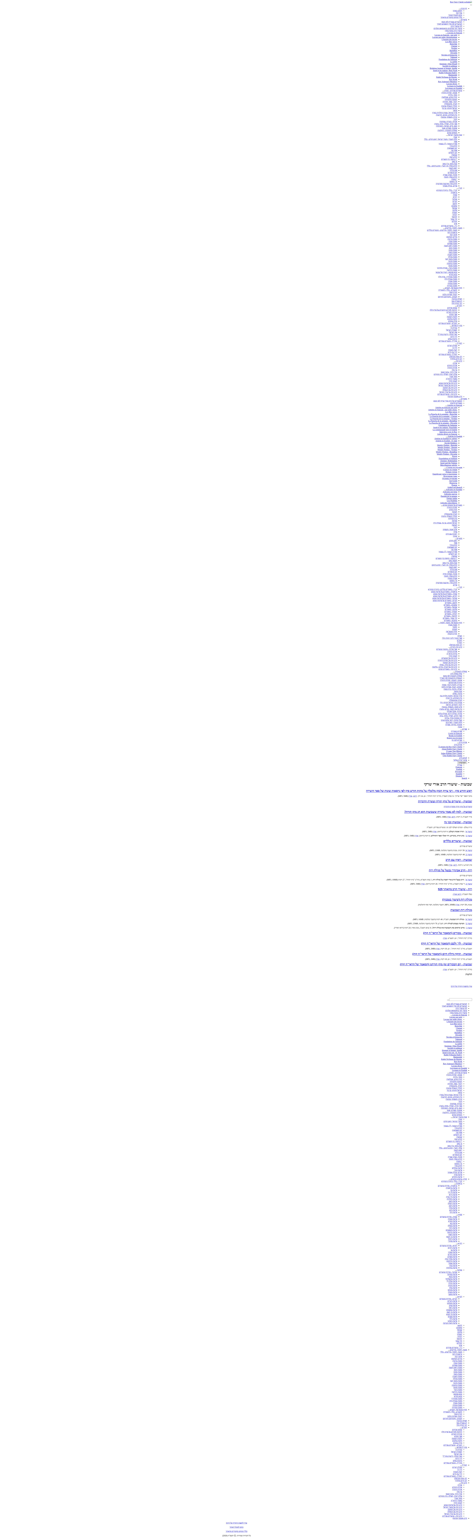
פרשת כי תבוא (451, 1314)
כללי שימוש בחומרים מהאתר (451, 17)
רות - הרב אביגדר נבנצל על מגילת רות (450, 870)
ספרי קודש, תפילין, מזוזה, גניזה (451, 716)
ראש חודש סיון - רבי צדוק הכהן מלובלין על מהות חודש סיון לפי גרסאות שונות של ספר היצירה (419, 790)
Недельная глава (450, 476)
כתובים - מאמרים (450, 620)
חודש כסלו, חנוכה (450, 177)
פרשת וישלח (452, 1203)
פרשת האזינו (452, 1321)
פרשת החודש (457, 1177)
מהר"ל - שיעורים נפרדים (448, 341)
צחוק (455, 532)
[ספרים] (461, 729)
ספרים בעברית (456, 731)
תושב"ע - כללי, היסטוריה (447, 290)
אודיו (410, 796)
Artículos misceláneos (448, 503)
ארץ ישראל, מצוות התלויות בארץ (444, 113)
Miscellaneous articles (448, 465)
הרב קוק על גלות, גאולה (448, 665)
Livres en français (455, 733)
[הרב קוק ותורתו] (449, 647)
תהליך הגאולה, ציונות (449, 516)
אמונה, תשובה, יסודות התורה (451, 680)
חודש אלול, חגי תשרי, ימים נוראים (444, 565)
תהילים (454, 221)
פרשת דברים (452, 1301)
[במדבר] (456, 1270)
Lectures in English (454, 86)
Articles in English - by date (446, 441)
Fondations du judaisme (448, 59)
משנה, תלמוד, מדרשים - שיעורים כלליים (442, 230)
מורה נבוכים (452, 321)
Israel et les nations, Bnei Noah (445, 70)
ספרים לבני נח (457, 740)
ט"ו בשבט (453, 181)
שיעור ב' (469, 836)
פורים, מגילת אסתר (450, 186)
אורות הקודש (452, 365)
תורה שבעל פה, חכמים (453, 288)
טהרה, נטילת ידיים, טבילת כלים (450, 713)
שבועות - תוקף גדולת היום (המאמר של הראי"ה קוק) (442, 954)
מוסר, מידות (452, 95)
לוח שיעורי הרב (456, 26)
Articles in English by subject (445, 439)
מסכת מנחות (452, 283)
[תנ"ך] (457, 188)
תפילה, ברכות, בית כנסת (453, 689)
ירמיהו (455, 215)
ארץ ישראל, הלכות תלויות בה (451, 696)
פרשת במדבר (452, 1274)
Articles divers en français (447, 434)
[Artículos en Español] (445, 490)
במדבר (454, 199)
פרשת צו (454, 1250)
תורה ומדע (453, 509)
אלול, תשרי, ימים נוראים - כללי (450, 1148)
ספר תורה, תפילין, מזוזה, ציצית (445, 124)
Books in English (455, 736)
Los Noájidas (452, 501)
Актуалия (453, 481)
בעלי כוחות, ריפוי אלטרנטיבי (451, 720)
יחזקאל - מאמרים (450, 616)
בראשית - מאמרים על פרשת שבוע (444, 592)
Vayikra (454, 48)
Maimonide (452, 75)
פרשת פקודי (452, 1241)
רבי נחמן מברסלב (455, 356)
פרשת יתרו (453, 1228)
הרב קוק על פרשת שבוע (448, 383)
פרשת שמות (452, 1219)
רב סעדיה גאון (457, 301)
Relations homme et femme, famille (443, 68)
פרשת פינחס (452, 1290)
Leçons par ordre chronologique (444, 37)
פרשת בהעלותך (451, 1279)
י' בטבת (454, 179)
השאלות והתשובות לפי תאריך (451, 678)
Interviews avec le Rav (448, 432)
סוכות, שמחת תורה (450, 574)
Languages (462, 762)
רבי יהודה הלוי (457, 303)
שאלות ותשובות (461, 671)
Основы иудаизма (449, 478)
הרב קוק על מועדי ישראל (447, 385)
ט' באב (454, 161)
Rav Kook (453, 79)
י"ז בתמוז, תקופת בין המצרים (446, 558)
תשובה (454, 512)
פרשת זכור (458, 1170)
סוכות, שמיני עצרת (450, 175)
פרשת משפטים (451, 1230)
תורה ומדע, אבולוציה (449, 97)
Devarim (453, 53)
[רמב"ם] (456, 306)
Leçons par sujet (455, 1017)
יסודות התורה (452, 507)
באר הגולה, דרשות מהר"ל (447, 334)
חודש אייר (453, 146)
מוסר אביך (453, 376)
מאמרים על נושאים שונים (452, 505)
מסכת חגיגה (452, 261)
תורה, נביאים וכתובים (459, 1179)
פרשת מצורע (452, 1257)
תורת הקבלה (452, 634)
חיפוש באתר (457, 11)
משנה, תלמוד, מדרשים (453, 228)
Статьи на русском (454, 467)
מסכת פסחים (452, 243)
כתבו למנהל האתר (236, 1527)
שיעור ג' (469, 928)
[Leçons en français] (447, 33)
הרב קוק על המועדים (449, 658)
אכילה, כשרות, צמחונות (448, 121)
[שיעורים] (460, 20)
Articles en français (454, 405)
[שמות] (457, 1215)
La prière (453, 62)
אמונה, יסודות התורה (449, 93)
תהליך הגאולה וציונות (449, 106)
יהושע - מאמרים (451, 603)
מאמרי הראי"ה (451, 379)
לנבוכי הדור (453, 381)
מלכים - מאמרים (451, 609)
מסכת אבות (452, 281)
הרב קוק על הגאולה (450, 390)
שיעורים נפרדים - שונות (453, 90)
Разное (454, 485)
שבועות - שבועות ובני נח (458, 822)
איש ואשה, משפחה (450, 529)
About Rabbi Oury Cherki (452, 749)
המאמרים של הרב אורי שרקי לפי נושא (447, 401)
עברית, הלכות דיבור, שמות (452, 685)
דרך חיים (453, 337)
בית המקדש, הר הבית (454, 698)
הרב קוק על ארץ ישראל (448, 392)
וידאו (415, 796)
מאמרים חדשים (456, 403)
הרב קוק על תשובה (450, 388)
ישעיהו (454, 212)
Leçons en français (455, 33)
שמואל (454, 208)
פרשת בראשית (451, 1188)
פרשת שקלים (457, 1168)
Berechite (453, 44)
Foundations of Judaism (448, 458)
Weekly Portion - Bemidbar (446, 452)
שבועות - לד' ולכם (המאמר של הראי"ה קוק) (446, 943)
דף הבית (464, 8)
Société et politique (449, 66)
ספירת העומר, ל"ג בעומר (448, 144)
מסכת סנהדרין (456, 1398)
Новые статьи (451, 472)
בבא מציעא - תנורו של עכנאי (446, 272)
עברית (459, 765)
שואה (455, 110)
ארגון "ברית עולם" (460, 760)
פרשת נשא (453, 1277)
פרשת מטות (452, 1292)
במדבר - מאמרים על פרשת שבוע (444, 598)
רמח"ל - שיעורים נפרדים (448, 354)
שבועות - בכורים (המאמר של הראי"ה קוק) (447, 933)
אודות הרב (463, 742)
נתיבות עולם (452, 339)
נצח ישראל (453, 332)
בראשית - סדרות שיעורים (447, 1186)
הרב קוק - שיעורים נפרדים (447, 394)
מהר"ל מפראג (457, 325)
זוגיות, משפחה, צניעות (449, 117)
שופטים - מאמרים (450, 605)
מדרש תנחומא (452, 237)
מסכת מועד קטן (451, 259)
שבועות (454, 155)
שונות (455, 536)
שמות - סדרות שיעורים (448, 1217)
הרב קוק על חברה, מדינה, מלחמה (444, 667)
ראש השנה (453, 168)
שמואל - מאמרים (450, 607)
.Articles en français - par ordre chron (442, 410)
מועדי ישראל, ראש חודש (453, 1121)
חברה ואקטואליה (450, 514)
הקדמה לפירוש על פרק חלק (451, 1432)
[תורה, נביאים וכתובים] (450, 1179)
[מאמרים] (460, 399)
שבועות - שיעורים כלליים (457, 841)
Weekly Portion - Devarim (447, 454)
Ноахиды (453, 483)
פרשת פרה (458, 1175)
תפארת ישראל (451, 330)
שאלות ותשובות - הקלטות (447, 130)
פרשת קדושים (452, 1261)
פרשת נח (453, 1190)
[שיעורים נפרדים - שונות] (443, 91)
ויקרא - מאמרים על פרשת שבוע (445, 596)
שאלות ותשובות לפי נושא (452, 676)
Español (459, 774)
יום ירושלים (453, 153)
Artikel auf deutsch (454, 487)
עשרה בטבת (452, 578)
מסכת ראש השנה (450, 246)
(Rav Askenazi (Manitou (447, 82)
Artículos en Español (454, 490)
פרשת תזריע (452, 1254)
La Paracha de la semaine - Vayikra (443, 419)
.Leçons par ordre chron (453, 1019)
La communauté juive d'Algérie (445, 430)
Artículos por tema (450, 492)
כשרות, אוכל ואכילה (454, 711)
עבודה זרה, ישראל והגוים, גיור (451, 702)
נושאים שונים (452, 133)
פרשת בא (453, 1223)
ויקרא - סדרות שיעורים (448, 1245)
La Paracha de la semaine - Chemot (443, 416)
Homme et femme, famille (452, 1050)
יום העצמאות (452, 148)
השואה (454, 525)
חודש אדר (458, 1166)
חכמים (454, 629)
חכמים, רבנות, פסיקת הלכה (451, 687)
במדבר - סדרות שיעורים (448, 1272)
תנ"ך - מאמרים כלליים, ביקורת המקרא (442, 589)
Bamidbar (453, 51)
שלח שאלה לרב (456, 674)
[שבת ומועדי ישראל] (447, 135)
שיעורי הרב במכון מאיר (453, 31)
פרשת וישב (453, 1206)
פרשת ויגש (453, 1210)
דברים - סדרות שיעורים (448, 1299)
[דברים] (456, 1297)
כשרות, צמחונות (456, 1104)
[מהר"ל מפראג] (451, 326)
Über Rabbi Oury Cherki (452, 756)
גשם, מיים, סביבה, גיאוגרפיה (446, 126)
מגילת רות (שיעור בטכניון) (457, 899)
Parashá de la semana (449, 496)
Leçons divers (451, 84)
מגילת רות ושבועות (461, 910)
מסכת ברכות (452, 239)
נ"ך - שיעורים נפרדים (449, 226)
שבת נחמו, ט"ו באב (450, 164)
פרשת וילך (453, 1319)
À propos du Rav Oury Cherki (450, 747)
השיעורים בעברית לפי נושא (452, 22)
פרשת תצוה (452, 1234)
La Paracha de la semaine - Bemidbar (442, 421)
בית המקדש (452, 518)
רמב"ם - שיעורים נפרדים (448, 323)
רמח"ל (459, 343)
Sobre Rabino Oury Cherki (451, 753)
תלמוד (455, 627)
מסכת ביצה (453, 252)
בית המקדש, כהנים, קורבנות (446, 115)
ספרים (464, 729)
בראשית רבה (452, 232)
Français (459, 767)
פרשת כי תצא (452, 1312)
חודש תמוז (453, 157)
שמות (455, 195)
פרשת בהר (453, 1265)
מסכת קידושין (452, 270)
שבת (455, 137)
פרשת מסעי (452, 1294)
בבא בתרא (453, 274)
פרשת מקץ (453, 1208)
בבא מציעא (458, 1394)
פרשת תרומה (452, 1232)
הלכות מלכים (452, 319)
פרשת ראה (453, 1308)
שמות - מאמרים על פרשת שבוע (445, 594)
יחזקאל (454, 217)
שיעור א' (468, 831)
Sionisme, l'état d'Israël (448, 64)
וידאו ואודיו (457, 894)
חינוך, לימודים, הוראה (454, 705)
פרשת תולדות (452, 1199)
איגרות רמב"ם (452, 312)
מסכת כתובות (452, 263)
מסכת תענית (452, 255)
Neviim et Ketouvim (449, 55)
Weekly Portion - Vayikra (447, 450)
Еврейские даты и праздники (445, 474)
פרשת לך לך (452, 1192)
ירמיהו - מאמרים (451, 614)
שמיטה (454, 521)
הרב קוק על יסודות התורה (447, 660)
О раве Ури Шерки (454, 751)
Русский (458, 771)
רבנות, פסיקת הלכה (449, 294)
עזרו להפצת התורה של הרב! (236, 1523)
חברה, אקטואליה (450, 104)
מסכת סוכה (453, 250)
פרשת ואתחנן (452, 1303)
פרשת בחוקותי (451, 1268)
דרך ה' (454, 348)
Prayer (454, 456)
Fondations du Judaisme (448, 425)
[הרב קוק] (455, 361)
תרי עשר (454, 219)
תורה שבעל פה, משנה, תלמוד (451, 623)
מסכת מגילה (452, 257)
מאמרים (464, 399)
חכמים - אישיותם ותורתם (447, 297)
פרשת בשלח (452, 1226)
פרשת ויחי (453, 1212)
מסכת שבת (453, 241)
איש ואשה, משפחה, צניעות (452, 707)
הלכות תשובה (452, 317)
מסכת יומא (453, 248)
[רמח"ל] (461, 1465)
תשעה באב (453, 560)
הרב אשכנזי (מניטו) (455, 396)
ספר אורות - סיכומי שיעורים (446, 649)
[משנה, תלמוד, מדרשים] (444, 228)
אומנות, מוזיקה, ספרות (453, 725)
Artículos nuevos (450, 494)
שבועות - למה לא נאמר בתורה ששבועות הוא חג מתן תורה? (438, 811)
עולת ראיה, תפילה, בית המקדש (445, 374)
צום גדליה (453, 170)
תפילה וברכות (457, 299)
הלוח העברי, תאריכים (454, 722)
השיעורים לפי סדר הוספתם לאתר (449, 24)
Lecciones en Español (453, 88)
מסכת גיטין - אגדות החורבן (447, 268)
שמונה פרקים (452, 308)
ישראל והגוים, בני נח (449, 108)
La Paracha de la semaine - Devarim (443, 423)
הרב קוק (459, 361)
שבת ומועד (458, 691)
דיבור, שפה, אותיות (450, 102)
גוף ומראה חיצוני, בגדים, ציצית (450, 709)
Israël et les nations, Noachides (445, 427)
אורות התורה (452, 368)
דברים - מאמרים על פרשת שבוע (445, 600)
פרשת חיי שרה (451, 1197)
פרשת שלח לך (452, 1281)
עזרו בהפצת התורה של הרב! (461, 991)
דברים (455, 201)
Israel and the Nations (448, 463)
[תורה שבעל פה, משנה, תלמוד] (439, 623)
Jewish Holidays (450, 443)
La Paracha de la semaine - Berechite (443, 414)
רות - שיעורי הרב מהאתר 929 (455, 889)
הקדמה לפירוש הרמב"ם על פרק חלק (443, 310)
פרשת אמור (452, 1263)
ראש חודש (453, 541)
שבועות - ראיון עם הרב (459, 859)
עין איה (454, 370)
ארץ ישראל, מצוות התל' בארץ (450, 1095)
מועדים (459, 538)
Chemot (454, 46)
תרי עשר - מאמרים (450, 618)
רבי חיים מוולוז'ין (456, 359)
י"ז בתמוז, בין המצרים (449, 159)
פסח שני (454, 150)
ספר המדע (453, 314)
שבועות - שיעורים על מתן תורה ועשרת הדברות (445, 801)
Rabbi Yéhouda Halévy (448, 73)
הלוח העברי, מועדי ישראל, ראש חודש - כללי (440, 139)
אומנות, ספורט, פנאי (449, 128)
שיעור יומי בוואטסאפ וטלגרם (456, 1010)
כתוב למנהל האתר (455, 15)
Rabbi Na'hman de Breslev (446, 77)
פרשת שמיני (452, 1252)
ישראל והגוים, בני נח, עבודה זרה (445, 523)
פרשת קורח (452, 1283)
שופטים (454, 206)
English (459, 769)
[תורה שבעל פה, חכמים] (444, 288)
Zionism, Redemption (448, 461)
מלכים (455, 210)
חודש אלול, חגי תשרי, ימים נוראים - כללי (442, 166)
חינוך (455, 119)
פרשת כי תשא (451, 1237)
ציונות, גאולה (457, 694)
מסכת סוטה (452, 266)
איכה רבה (453, 235)
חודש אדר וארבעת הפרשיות (446, 184)
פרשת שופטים (451, 1310)
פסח (455, 141)
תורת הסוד (453, 292)
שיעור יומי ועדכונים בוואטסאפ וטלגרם (448, 28)
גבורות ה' (453, 328)
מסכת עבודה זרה (451, 279)
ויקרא (455, 197)
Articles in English (455, 436)
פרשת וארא (452, 1221)
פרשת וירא (453, 1194)
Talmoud (453, 57)
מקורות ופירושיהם (455, 682)
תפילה (459, 636)
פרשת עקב (453, 1305)
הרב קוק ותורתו (456, 647)
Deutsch (459, 776)
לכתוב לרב (463, 758)
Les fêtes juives (451, 42)
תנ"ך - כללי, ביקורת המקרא (446, 190)
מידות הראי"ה (452, 654)
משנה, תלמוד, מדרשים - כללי (451, 1352)
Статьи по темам (450, 470)
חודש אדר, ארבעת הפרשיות (446, 583)
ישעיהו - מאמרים (450, 611)
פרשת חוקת (452, 1285)
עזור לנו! (459, 13)
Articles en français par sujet (446, 407)
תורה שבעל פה (451, 631)
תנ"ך (460, 188)
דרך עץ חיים (452, 352)
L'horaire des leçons (449, 39)
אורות (455, 363)
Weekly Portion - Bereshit (447, 445)
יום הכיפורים (452, 172)
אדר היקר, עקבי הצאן (449, 372)
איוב (455, 223)
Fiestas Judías (452, 498)
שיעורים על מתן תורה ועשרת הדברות (458, 806)
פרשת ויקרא (452, 1248)
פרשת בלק (453, 1288)
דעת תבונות (452, 350)
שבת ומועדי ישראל (455, 135)
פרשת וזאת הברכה (450, 1323)
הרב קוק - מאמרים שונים (448, 669)
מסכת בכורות (452, 286)
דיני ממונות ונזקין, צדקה (453, 718)
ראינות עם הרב (451, 534)
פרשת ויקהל (452, 1239)
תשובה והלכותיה (451, 99)
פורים (455, 585)
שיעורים (464, 19)
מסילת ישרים (452, 345)
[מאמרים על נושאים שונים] (442, 505)
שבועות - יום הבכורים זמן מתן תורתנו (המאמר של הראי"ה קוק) (436, 964)
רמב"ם (459, 305)
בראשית (454, 192)
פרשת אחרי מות (451, 1259)
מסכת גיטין (458, 1390)
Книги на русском (454, 738)
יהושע (455, 204)
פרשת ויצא (453, 1201)
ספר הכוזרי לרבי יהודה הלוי (452, 638)
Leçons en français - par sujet (446, 35)
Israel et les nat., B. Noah (452, 1053)
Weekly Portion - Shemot (447, 447)
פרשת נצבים (452, 1316)
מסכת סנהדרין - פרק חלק (447, 277)
